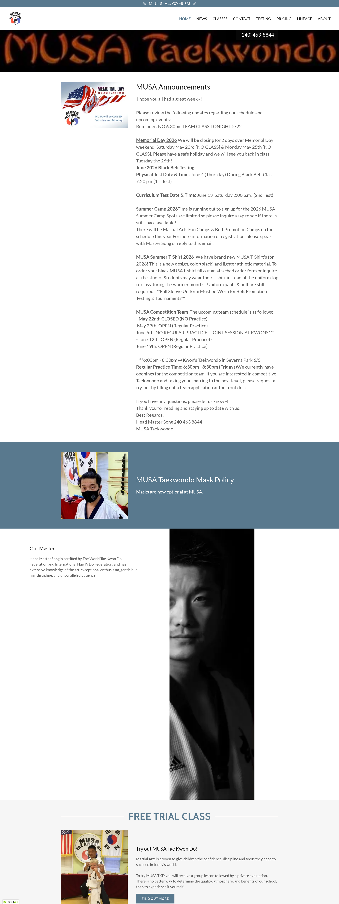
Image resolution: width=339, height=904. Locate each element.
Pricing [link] (283, 18)
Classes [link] (220, 18)
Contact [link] (241, 18)
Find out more (155, 898)
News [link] (201, 18)
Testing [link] (263, 18)
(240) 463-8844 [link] (257, 35)
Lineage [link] (304, 18)
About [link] (324, 18)
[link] (15, 18)
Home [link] (185, 19)
